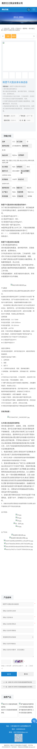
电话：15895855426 (18, 729)
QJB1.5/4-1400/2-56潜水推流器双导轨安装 (20, 682)
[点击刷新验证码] (18, 661)
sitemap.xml (31, 747)
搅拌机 (25, 28)
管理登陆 (25, 747)
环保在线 (20, 747)
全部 (8, 36)
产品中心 (18, 28)
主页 (12, 28)
